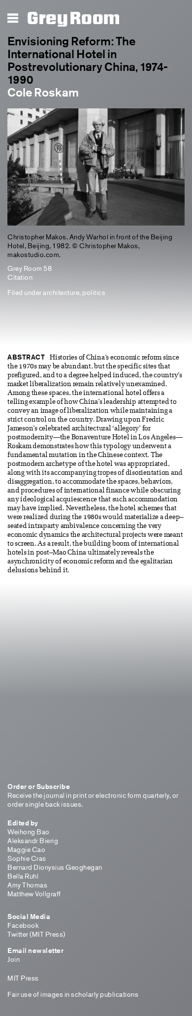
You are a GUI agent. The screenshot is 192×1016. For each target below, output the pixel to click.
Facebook (22, 925)
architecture (61, 292)
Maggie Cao (26, 849)
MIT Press (23, 978)
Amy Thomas (27, 885)
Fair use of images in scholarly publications (72, 994)
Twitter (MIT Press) (36, 934)
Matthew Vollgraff (34, 893)
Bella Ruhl (22, 876)
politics (93, 292)
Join (13, 959)
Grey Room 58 (29, 268)
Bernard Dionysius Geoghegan (54, 867)
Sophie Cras (26, 858)
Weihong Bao (28, 831)
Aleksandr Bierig (32, 840)
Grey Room (73, 19)
